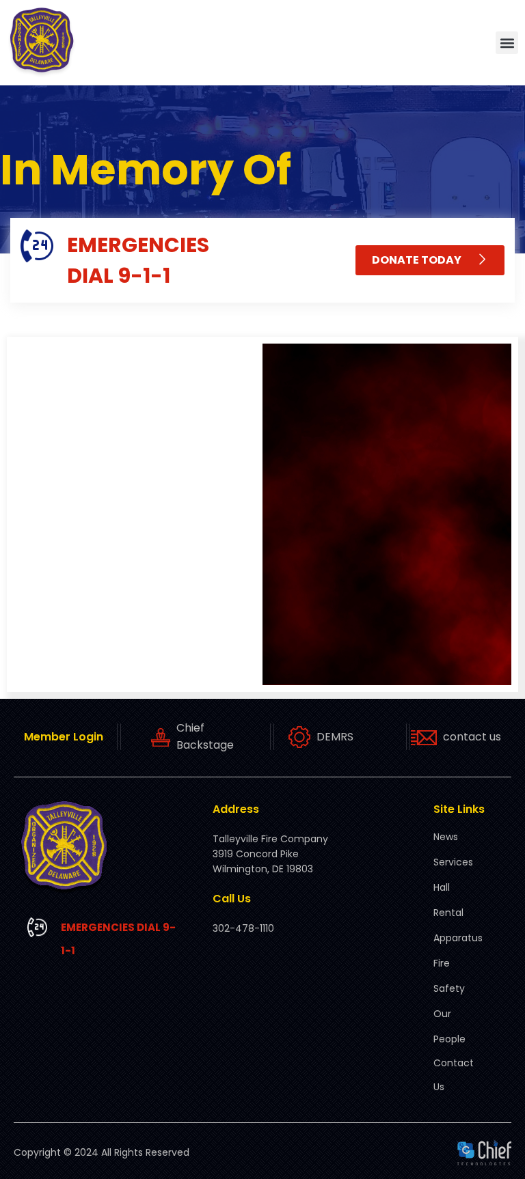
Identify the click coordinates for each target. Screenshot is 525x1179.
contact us (472, 737)
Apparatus (458, 938)
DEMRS (335, 737)
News (445, 837)
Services (453, 862)
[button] (507, 42)
